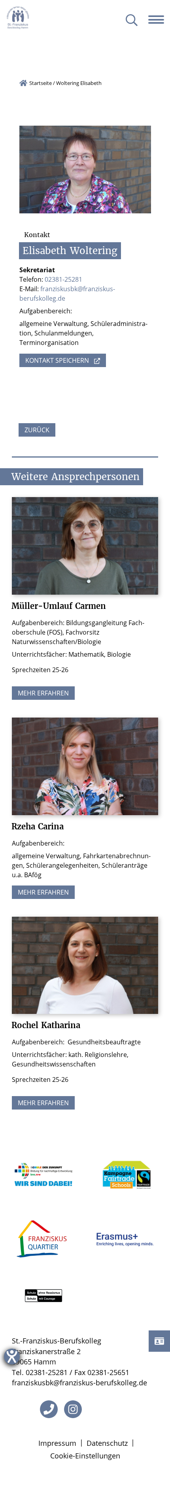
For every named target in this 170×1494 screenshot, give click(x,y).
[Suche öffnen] (131, 21)
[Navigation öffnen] (159, 20)
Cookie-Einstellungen (85, 1455)
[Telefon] (49, 1409)
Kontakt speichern (57, 360)
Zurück (37, 430)
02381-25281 (63, 279)
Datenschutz (107, 1443)
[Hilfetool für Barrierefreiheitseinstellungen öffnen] (12, 1356)
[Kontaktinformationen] (159, 1341)
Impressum (57, 1443)
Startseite (40, 83)
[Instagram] (73, 1409)
